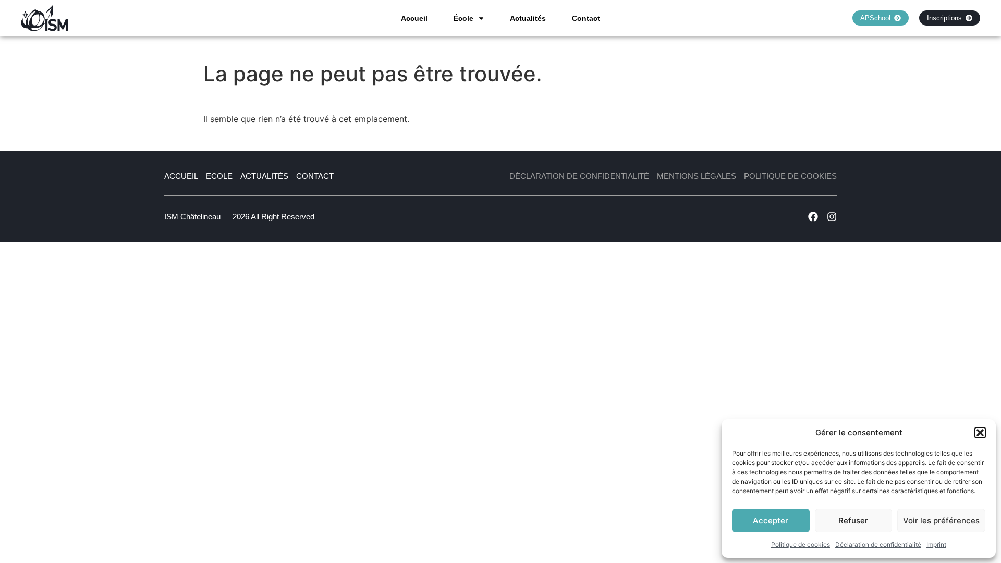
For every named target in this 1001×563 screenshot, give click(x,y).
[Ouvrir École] (481, 18)
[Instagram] (832, 217)
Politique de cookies (800, 544)
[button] (980, 432)
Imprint (936, 544)
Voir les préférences (941, 520)
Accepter (770, 520)
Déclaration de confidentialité (878, 544)
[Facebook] (813, 217)
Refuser (853, 520)
